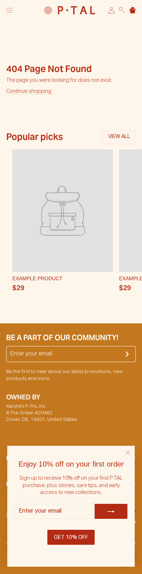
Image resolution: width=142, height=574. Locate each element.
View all (119, 136)
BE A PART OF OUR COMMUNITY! (62, 337)
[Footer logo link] (69, 10)
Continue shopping (28, 91)
